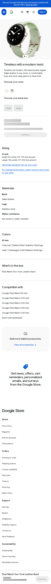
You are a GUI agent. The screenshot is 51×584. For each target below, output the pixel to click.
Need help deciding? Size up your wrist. (19, 165)
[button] (22, 12)
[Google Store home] (11, 12)
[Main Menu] (3, 12)
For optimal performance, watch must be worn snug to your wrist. (25, 171)
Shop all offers (31, 5)
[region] (25, 339)
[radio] (7, 91)
